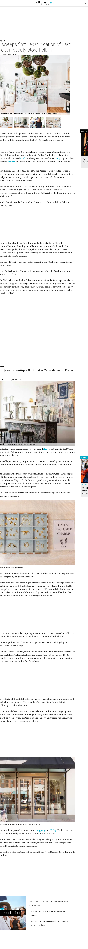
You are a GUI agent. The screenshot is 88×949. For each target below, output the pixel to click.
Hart (46, 448)
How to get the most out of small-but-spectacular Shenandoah (47, 913)
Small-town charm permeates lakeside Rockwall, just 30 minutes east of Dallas (49, 923)
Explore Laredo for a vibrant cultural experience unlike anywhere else (48, 903)
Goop (57, 158)
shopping (40, 830)
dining (53, 830)
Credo (23, 158)
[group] (21, 122)
